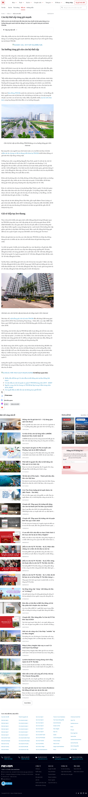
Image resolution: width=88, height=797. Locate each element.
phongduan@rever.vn (61, 759)
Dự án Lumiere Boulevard (41, 749)
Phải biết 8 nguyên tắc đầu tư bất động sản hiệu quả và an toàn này (37, 463)
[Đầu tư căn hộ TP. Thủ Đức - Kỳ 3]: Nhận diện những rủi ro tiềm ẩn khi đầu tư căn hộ (38, 548)
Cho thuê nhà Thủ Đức (24, 743)
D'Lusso (72, 730)
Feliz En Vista (56, 743)
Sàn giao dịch (39, 777)
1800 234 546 (8, 759)
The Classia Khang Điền (58, 720)
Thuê (20, 2)
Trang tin (48, 2)
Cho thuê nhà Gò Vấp (23, 749)
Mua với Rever (51, 771)
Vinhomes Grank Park (75, 717)
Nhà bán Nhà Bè (5, 749)
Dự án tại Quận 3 (40, 723)
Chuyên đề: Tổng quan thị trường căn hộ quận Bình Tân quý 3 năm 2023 (38, 519)
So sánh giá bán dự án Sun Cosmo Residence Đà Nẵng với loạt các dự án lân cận (38, 689)
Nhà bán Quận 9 (5, 735)
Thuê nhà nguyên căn (23, 717)
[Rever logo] (3, 2)
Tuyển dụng (38, 771)
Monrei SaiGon (81, 426)
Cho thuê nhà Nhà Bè (23, 746)
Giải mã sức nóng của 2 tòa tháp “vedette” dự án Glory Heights (38, 632)
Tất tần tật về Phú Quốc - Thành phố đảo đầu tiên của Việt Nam (38, 477)
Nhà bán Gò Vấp (5, 743)
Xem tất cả (84, 415)
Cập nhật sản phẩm (66, 771)
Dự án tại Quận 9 (40, 731)
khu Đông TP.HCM (14, 93)
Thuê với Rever (52, 774)
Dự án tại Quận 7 (40, 728)
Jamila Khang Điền (57, 737)
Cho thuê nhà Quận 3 (23, 726)
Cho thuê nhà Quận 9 (23, 735)
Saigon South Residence (58, 746)
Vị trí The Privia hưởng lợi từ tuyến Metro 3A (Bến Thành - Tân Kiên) (37, 491)
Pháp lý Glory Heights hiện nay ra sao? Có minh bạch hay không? (37, 647)
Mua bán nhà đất (5, 717)
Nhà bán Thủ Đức (5, 746)
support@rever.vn (77, 759)
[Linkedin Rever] (81, 793)
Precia (54, 749)
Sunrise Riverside (57, 723)
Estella (54, 734)
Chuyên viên (37, 2)
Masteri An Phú (56, 725)
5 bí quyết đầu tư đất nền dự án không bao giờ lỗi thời (23, 390)
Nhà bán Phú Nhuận (5, 740)
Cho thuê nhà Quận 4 (23, 729)
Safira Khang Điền (75, 746)
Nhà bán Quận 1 (5, 720)
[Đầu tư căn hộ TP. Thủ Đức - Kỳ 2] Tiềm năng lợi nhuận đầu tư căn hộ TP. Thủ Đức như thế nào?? (38, 562)
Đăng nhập (69, 2)
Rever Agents (51, 780)
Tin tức (3, 7)
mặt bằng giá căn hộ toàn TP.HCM (21, 318)
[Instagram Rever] (83, 793)
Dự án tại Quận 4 (40, 725)
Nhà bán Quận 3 (5, 726)
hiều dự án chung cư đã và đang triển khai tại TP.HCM (20, 153)
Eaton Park (66, 440)
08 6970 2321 (6, 776)
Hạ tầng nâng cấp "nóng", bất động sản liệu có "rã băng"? (37, 590)
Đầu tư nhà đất (17, 13)
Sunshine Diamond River (76, 739)
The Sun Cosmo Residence (59, 717)
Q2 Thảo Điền (74, 749)
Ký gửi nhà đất (80, 2)
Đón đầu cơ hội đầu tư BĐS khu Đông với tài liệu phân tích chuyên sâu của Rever (37, 604)
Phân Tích (5, 404)
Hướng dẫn (30, 7)
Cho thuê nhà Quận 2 (23, 723)
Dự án (28, 2)
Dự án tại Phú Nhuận (40, 737)
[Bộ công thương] (6, 783)
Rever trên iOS (77, 769)
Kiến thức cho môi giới (66, 774)
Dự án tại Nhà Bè (39, 743)
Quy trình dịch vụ (52, 782)
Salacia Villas (80, 440)
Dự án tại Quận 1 (40, 717)
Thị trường (16, 7)
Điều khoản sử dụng (40, 785)
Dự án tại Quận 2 (40, 720)
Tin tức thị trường (65, 769)
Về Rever (57, 2)
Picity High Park (74, 733)
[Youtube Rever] (86, 793)
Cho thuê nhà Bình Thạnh (24, 738)
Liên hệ (37, 780)
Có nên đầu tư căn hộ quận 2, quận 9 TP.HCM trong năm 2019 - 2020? (28, 383)
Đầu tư (23, 7)
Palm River (66, 426)
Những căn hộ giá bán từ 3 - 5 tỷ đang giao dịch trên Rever (37, 421)
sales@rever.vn (42, 759)
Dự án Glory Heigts (40, 746)
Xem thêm (27, 703)
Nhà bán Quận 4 (5, 729)
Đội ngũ (37, 774)
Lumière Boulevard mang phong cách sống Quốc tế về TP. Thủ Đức (37, 661)
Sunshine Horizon (74, 723)
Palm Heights (56, 728)
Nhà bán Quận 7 (5, 732)
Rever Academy (52, 777)
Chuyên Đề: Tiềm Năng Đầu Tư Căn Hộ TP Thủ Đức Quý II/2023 (38, 618)
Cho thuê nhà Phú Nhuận (24, 740)
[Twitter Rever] (78, 793)
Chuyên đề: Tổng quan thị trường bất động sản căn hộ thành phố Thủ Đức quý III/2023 (37, 505)
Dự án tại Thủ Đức (40, 740)
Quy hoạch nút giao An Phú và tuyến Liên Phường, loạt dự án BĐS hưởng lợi (36, 449)
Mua (13, 2)
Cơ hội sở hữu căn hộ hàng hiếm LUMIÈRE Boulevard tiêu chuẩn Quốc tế (37, 435)
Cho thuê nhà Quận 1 (23, 720)
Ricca (72, 726)
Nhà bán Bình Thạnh (5, 738)
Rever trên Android (78, 771)
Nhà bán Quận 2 (5, 723)
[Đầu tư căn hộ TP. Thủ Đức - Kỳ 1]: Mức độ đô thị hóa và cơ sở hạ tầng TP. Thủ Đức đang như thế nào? (38, 576)
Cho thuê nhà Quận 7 (23, 732)
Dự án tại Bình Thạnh (40, 734)
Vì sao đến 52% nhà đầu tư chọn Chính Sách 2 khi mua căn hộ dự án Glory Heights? (38, 534)
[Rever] (17, 766)
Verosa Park (73, 736)
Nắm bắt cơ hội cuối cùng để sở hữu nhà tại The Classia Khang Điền (37, 675)
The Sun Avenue (56, 740)
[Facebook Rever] (76, 793)
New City (55, 731)
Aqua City (73, 720)
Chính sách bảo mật (40, 782)
